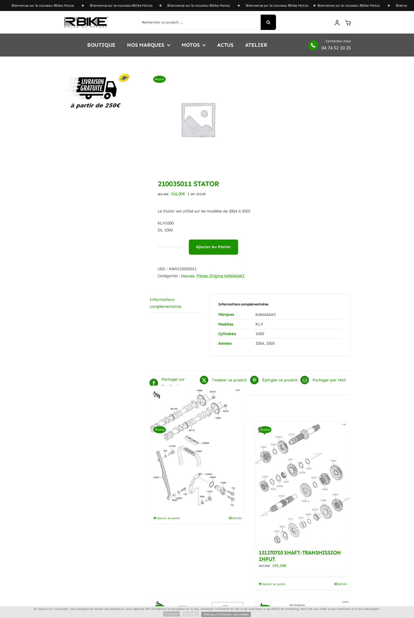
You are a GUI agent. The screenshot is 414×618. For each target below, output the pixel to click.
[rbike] (86, 18)
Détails (237, 518)
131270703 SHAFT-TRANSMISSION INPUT (300, 555)
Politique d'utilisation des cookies (226, 614)
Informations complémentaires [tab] (165, 303)
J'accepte (172, 614)
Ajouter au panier (213, 246)
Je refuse (190, 614)
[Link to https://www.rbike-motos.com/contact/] (313, 45)
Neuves (187, 275)
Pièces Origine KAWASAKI (220, 275)
